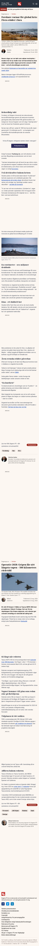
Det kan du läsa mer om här (17, 407)
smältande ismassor (8, 77)
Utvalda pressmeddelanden (10, 911)
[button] (19, 247)
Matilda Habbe (12, 457)
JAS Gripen (15, 810)
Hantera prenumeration (8, 909)
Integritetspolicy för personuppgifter (13, 917)
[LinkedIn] (12, 903)
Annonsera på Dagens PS (9, 926)
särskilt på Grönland (16, 184)
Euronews (15, 169)
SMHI (17, 372)
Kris (19, 451)
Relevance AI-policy (7, 924)
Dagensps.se (5, 14)
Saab (32, 810)
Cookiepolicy (5, 920)
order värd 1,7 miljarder (21, 786)
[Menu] (36, 4)
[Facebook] (3, 903)
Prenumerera (32, 445)
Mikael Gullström (13, 821)
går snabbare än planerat (23, 723)
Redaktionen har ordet (8, 928)
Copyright (4, 915)
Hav (13, 451)
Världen (14, 14)
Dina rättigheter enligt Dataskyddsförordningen (16, 922)
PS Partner (4, 930)
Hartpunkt (24, 621)
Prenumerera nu (19, 146)
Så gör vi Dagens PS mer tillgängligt (12, 933)
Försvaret (5, 810)
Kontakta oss (5, 913)
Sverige (5, 814)
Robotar (24, 810)
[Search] (33, 4)
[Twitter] (7, 903)
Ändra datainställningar (8, 935)
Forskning (6, 451)
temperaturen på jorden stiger (11, 180)
